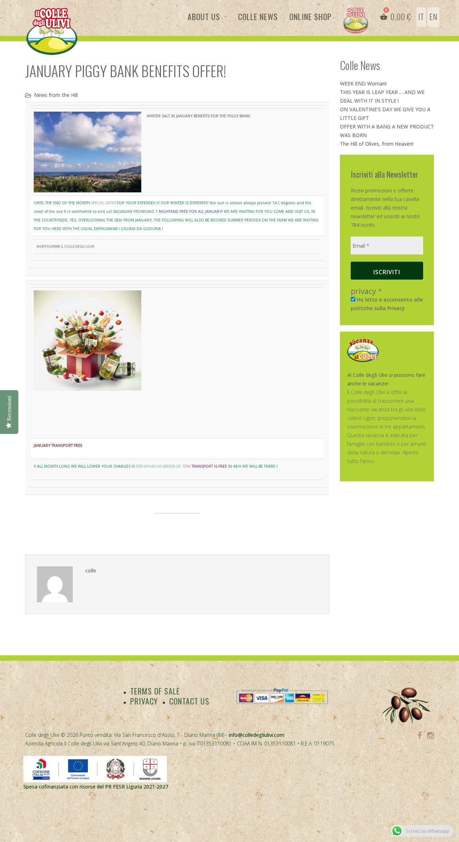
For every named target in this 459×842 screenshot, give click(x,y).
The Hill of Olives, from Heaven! (376, 143)
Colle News (258, 16)
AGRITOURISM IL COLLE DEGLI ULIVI (66, 246)
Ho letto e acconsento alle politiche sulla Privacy (387, 304)
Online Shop (310, 16)
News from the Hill (56, 95)
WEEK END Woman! (363, 83)
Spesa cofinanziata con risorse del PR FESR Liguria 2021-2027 (95, 786)
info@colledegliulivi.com (256, 734)
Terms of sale (155, 691)
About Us (204, 16)
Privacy (144, 701)
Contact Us (189, 701)
